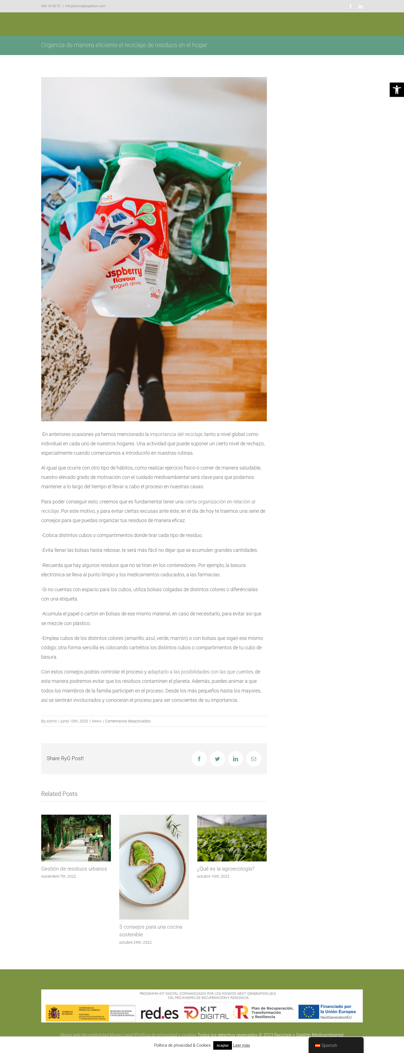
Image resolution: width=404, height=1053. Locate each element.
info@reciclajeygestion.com (85, 6)
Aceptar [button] (223, 1045)
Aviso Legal (122, 1035)
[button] (397, 90)
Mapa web (70, 1035)
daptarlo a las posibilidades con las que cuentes (202, 672)
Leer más (241, 1045)
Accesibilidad (96, 1035)
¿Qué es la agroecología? (148, 869)
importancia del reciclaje (176, 434)
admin (51, 721)
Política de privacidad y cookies (166, 1035)
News (96, 721)
